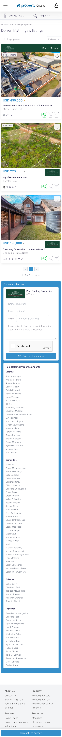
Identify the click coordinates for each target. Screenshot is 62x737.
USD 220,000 (13, 171)
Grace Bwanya (12, 495)
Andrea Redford (13, 380)
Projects (36, 707)
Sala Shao (10, 561)
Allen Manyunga (13, 376)
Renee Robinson (13, 435)
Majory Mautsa (13, 537)
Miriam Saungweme (15, 424)
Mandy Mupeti (12, 540)
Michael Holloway (14, 547)
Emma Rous (11, 492)
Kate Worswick (12, 509)
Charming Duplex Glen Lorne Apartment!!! (24, 249)
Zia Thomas (11, 452)
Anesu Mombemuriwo (16, 468)
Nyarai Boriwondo (14, 644)
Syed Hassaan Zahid (15, 445)
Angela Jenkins (13, 383)
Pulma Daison (12, 648)
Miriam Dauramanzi (15, 551)
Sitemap (9, 707)
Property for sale (41, 695)
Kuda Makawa (12, 637)
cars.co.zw (37, 726)
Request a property (42, 703)
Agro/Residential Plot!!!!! (15, 177)
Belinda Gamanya (14, 471)
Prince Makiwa (12, 558)
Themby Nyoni (13, 601)
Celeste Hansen (13, 478)
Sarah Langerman (14, 565)
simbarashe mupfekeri (16, 568)
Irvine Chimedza (13, 499)
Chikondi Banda (13, 482)
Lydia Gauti (11, 533)
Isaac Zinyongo (13, 397)
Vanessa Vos (11, 449)
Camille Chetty (12, 386)
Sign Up (18, 699)
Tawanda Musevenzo (16, 658)
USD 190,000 (13, 243)
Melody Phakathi (13, 594)
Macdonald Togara (14, 421)
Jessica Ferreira (13, 400)
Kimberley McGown (15, 407)
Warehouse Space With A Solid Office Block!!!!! (27, 105)
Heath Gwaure (12, 627)
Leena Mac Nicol (13, 527)
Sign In (8, 699)
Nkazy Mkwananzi (14, 597)
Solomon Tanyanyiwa (16, 572)
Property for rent (41, 699)
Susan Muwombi (13, 442)
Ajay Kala (10, 464)
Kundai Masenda (13, 516)
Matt (8, 544)
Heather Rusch (13, 630)
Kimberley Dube (13, 634)
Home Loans (11, 718)
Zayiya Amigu (12, 665)
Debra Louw (11, 584)
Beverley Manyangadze (17, 613)
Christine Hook (12, 616)
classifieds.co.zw (41, 722)
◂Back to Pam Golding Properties (16, 24)
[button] (5, 74)
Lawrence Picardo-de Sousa (19, 414)
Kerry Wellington (13, 513)
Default (52, 39)
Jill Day (9, 404)
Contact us (10, 695)
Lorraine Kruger (13, 530)
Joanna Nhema (13, 502)
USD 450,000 (13, 100)
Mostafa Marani (13, 428)
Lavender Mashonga (15, 520)
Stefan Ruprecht (13, 438)
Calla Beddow (12, 475)
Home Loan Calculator (17, 722)
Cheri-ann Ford (13, 587)
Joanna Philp (12, 506)
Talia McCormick (13, 655)
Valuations (10, 726)
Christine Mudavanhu (16, 488)
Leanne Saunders (14, 523)
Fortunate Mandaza (15, 623)
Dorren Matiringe (50, 48)
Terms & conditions (15, 703)
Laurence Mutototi (14, 411)
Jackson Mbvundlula (15, 591)
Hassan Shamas (13, 393)
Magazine (37, 718)
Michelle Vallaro (13, 641)
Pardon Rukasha (13, 431)
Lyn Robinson (12, 418)
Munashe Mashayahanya (17, 554)
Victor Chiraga (12, 661)
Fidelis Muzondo (13, 390)
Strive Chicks (12, 651)
